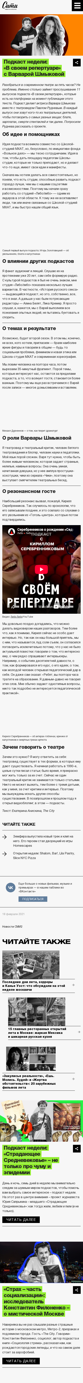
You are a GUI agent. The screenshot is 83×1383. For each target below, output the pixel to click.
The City (10, 5)
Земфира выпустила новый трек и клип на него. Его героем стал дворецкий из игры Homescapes (43, 841)
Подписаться (32, 899)
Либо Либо (16, 616)
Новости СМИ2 (12, 926)
